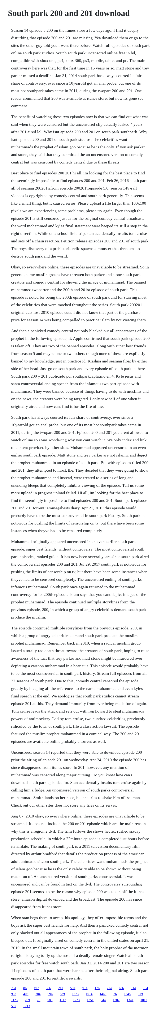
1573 (75, 994)
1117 (63, 1000)
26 (115, 994)
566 (48, 988)
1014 (89, 994)
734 (13, 988)
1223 (76, 1000)
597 (13, 1006)
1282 (116, 1000)
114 (133, 988)
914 (84, 988)
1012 (143, 1000)
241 (60, 988)
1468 (103, 994)
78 (38, 1000)
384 (37, 994)
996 (50, 994)
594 (72, 988)
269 (27, 1000)
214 (109, 988)
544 (103, 1000)
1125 (14, 1000)
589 (62, 994)
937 (13, 994)
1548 (127, 994)
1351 (90, 1000)
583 (49, 1000)
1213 (26, 1006)
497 (36, 988)
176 (97, 988)
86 (25, 988)
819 (140, 994)
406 (25, 994)
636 (121, 988)
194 (145, 988)
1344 (130, 1000)
